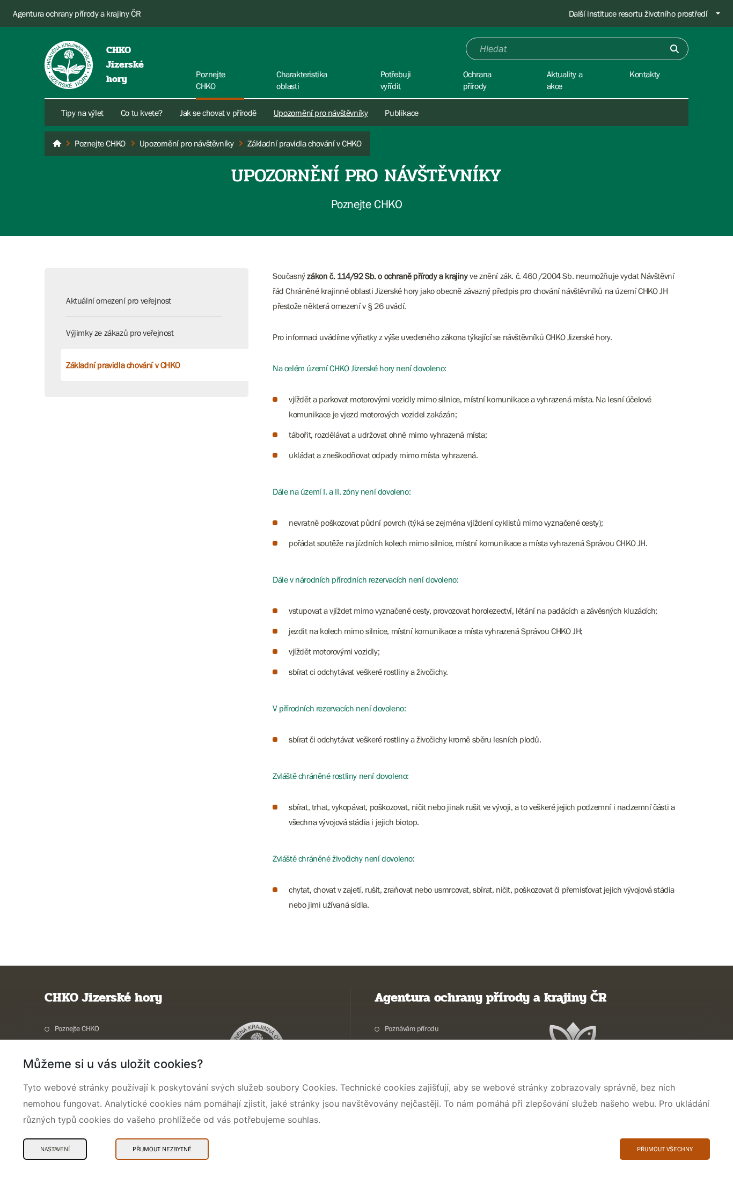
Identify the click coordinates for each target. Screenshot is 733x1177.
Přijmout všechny (665, 1149)
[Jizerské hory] (57, 144)
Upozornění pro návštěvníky (321, 112)
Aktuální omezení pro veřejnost (118, 300)
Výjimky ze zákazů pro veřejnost (120, 332)
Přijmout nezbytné (162, 1149)
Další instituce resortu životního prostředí (638, 13)
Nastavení (55, 1149)
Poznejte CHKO (77, 1028)
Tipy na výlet (82, 112)
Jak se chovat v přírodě (218, 112)
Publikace (401, 112)
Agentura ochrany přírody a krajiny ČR (77, 13)
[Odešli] (674, 49)
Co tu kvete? (142, 112)
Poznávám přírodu (411, 1028)
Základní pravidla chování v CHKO (123, 365)
